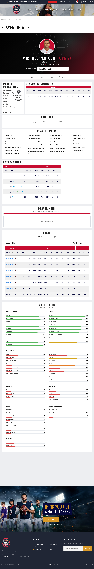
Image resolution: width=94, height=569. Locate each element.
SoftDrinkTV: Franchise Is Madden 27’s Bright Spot (72, 2)
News (42, 77)
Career (40, 237)
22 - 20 (20, 186)
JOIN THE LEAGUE (13, 2)
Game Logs (52, 237)
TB (12, 197)
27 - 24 (20, 192)
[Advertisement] (77, 183)
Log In (84, 1)
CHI (13, 176)
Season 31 (9, 283)
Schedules (38, 547)
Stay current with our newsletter (73, 543)
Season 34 (9, 264)
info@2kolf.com (6, 556)
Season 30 (9, 289)
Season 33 (9, 271)
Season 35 (9, 258)
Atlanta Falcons (46, 62)
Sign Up (91, 1)
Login (50, 550)
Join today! (51, 520)
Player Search (53, 544)
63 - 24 (20, 181)
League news (39, 544)
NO (13, 181)
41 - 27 (20, 176)
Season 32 (9, 277)
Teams (51, 547)
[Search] (85, 9)
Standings (38, 550)
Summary (31, 77)
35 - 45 (20, 197)
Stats (51, 77)
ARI (13, 192)
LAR (13, 186)
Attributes (62, 77)
